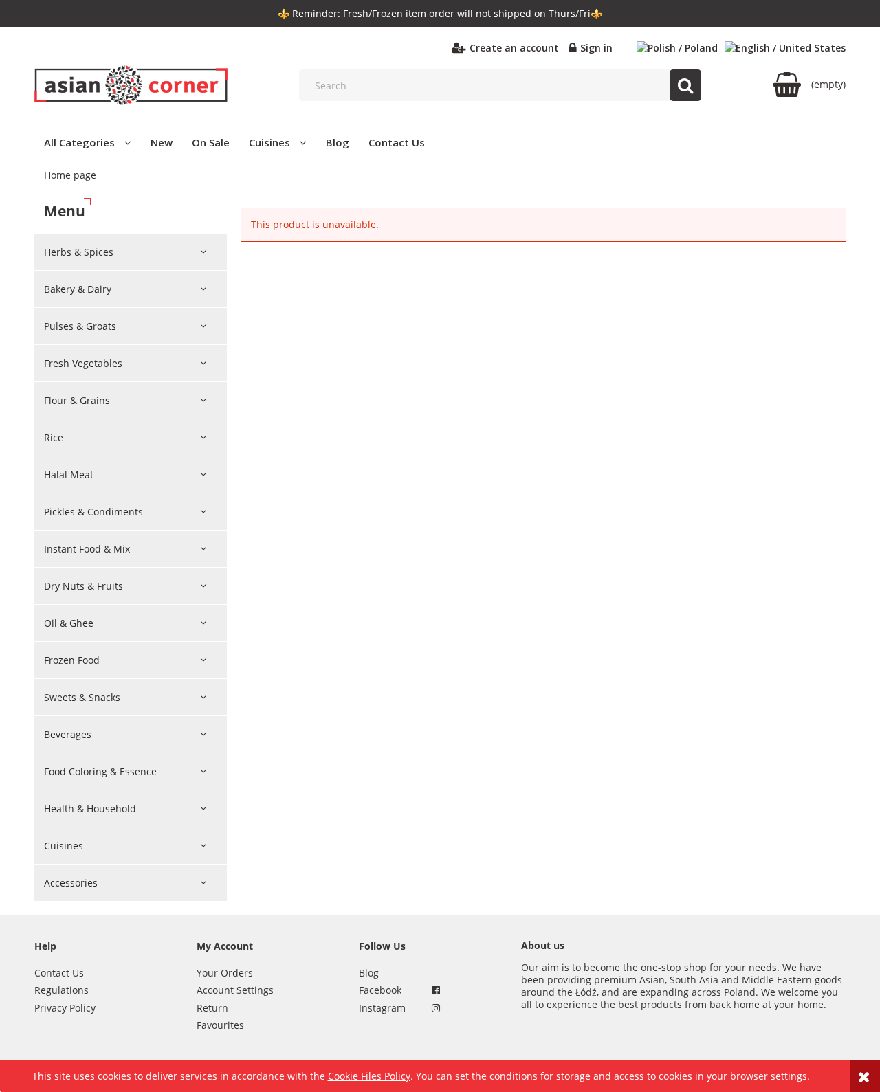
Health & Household (90, 808)
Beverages (67, 734)
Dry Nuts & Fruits (83, 585)
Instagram (382, 1007)
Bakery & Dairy (77, 289)
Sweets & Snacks (82, 697)
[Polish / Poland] (677, 48)
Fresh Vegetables (83, 363)
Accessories (71, 882)
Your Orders (225, 972)
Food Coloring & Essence (100, 771)
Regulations (61, 989)
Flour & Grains (77, 400)
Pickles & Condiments (93, 511)
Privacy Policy (65, 1007)
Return (212, 1007)
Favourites (220, 1025)
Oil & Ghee (69, 622)
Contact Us (59, 972)
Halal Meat (69, 474)
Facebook (380, 989)
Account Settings (235, 989)
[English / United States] (785, 48)
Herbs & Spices (78, 251)
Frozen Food (72, 660)
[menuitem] (87, 142)
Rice (53, 437)
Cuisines (63, 845)
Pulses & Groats (80, 326)
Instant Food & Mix (87, 548)
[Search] (685, 85)
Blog (369, 972)
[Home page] (131, 85)
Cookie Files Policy (369, 1075)
